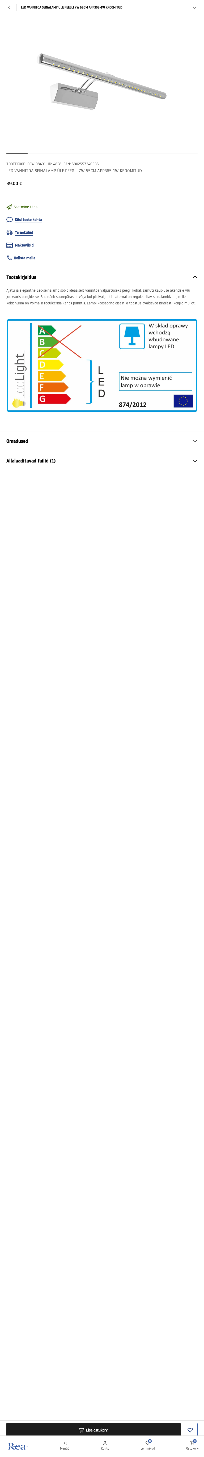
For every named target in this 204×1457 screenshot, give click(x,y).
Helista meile (24, 258)
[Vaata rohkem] (195, 7)
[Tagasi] (9, 7)
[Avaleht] (16, 1446)
